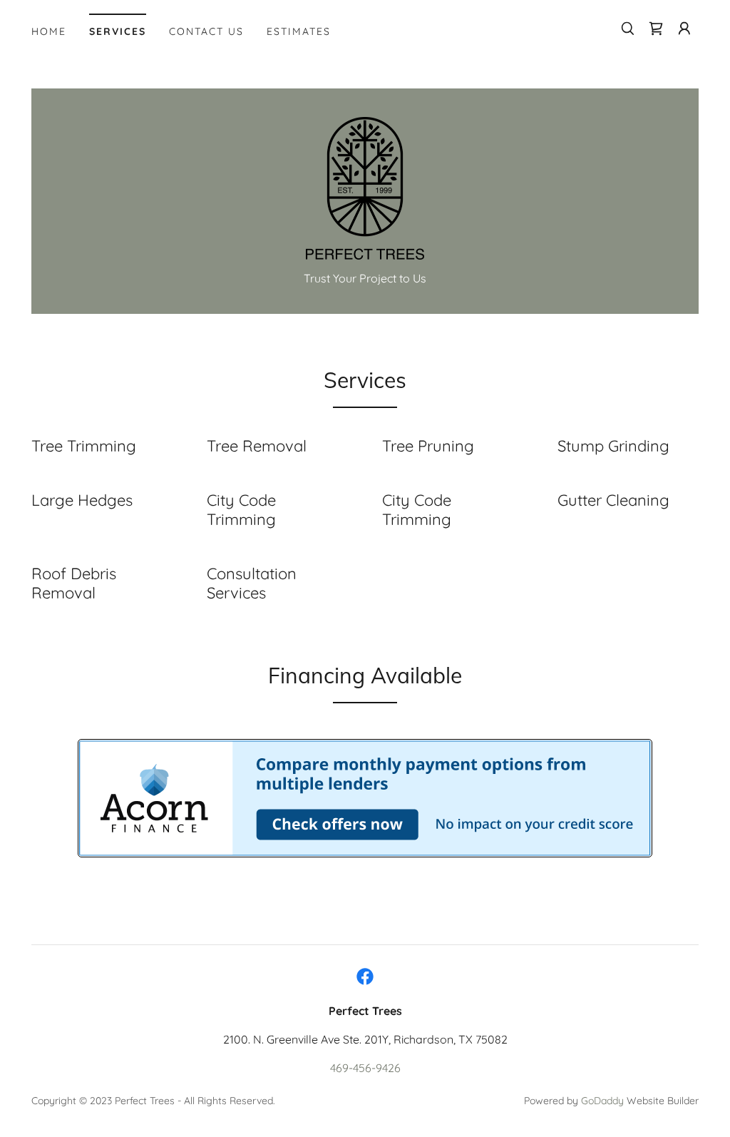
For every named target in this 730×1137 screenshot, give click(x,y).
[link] (656, 28)
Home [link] (48, 31)
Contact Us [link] (206, 31)
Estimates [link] (299, 31)
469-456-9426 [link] (365, 1068)
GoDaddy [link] (602, 1100)
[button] (684, 28)
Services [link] (117, 31)
